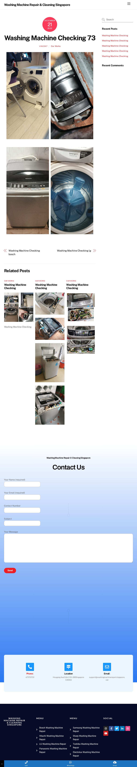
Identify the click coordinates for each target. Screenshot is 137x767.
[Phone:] (30, 667)
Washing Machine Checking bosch (24, 252)
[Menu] (129, 3)
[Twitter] (116, 728)
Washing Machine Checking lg (74, 250)
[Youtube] (105, 733)
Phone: (30, 673)
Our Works (55, 46)
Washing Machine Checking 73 (50, 38)
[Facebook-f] (111, 728)
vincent (43, 46)
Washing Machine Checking (15, 286)
